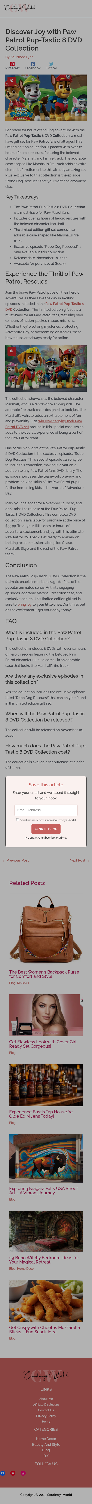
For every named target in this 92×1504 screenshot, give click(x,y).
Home (46, 1421)
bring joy (25, 604)
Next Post (80, 860)
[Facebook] (2, 1473)
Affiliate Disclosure (46, 1404)
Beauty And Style (46, 1445)
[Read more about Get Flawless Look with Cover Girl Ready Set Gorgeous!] (46, 1015)
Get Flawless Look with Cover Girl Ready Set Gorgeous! (42, 1044)
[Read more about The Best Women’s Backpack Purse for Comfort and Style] (46, 929)
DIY (46, 1456)
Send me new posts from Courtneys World (48, 820)
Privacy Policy (46, 1416)
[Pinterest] (12, 1473)
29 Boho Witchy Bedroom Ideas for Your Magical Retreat (44, 1260)
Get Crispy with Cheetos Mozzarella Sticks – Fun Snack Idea (44, 1329)
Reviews (23, 983)
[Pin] (11, 81)
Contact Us (46, 1410)
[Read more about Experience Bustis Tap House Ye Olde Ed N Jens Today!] (46, 1085)
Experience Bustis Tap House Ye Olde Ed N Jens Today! (41, 1114)
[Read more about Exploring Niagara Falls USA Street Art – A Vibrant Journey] (46, 1158)
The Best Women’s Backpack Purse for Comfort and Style (44, 974)
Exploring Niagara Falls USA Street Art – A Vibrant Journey (43, 1190)
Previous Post (15, 860)
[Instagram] (23, 1473)
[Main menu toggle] (82, 8)
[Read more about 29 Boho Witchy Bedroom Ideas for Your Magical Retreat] (46, 1231)
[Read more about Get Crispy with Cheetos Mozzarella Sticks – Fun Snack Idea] (46, 1301)
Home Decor (26, 1268)
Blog (12, 983)
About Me (46, 1399)
